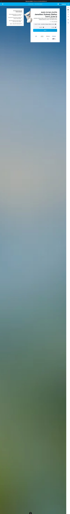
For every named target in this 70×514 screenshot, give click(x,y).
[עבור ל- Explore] (68, 17)
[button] (1, 1)
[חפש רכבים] (68, 12)
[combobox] (53, 21)
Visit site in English (29, 1)
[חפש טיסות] (68, 7)
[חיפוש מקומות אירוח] (68, 10)
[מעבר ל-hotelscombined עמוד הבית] (62, 4)
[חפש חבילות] (68, 14)
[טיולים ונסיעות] (68, 20)
